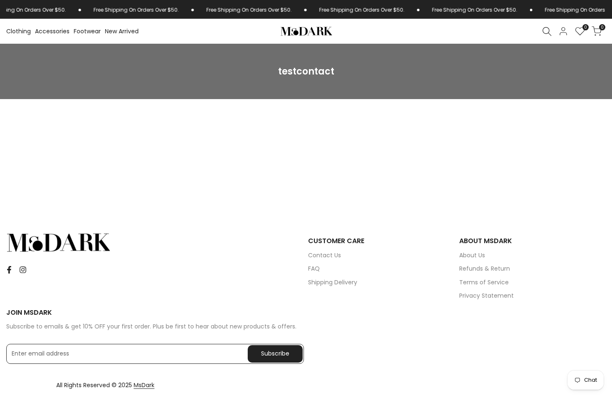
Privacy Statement (486, 295)
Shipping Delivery (332, 282)
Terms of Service (484, 282)
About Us (472, 255)
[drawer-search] (547, 31)
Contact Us (324, 255)
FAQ (314, 268)
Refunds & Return (484, 268)
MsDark (144, 385)
